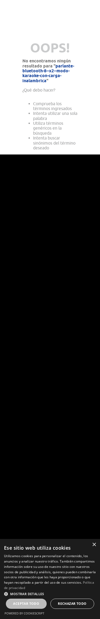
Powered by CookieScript (24, 613)
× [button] (94, 545)
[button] (50, 594)
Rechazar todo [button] (72, 603)
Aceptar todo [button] (26, 603)
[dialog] (50, 579)
